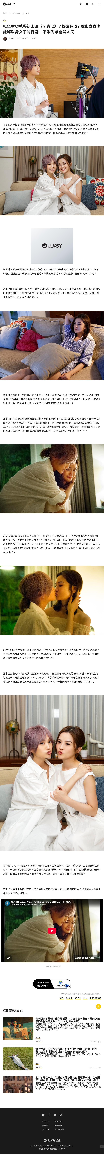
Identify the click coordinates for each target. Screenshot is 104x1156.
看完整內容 (56, 966)
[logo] (9, 4)
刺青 (62, 997)
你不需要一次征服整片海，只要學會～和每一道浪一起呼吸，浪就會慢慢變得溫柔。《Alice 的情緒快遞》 (66, 1050)
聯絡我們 (58, 1121)
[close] (102, 1146)
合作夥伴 (58, 1125)
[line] (43, 1115)
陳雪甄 (37, 1038)
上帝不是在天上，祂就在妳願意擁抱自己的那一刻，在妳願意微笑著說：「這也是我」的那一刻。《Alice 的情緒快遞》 (67, 1079)
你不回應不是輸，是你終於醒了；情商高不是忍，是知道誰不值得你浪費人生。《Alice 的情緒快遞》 (67, 1020)
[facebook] (49, 1115)
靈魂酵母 (38, 1041)
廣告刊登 (45, 1125)
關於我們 (45, 1121)
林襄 (37, 1064)
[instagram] (61, 1115)
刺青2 (78, 997)
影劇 (4, 20)
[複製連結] (98, 1006)
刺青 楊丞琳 (95, 997)
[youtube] (55, 1115)
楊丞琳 (69, 997)
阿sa (85, 997)
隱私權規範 (59, 1129)
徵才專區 (45, 1129)
